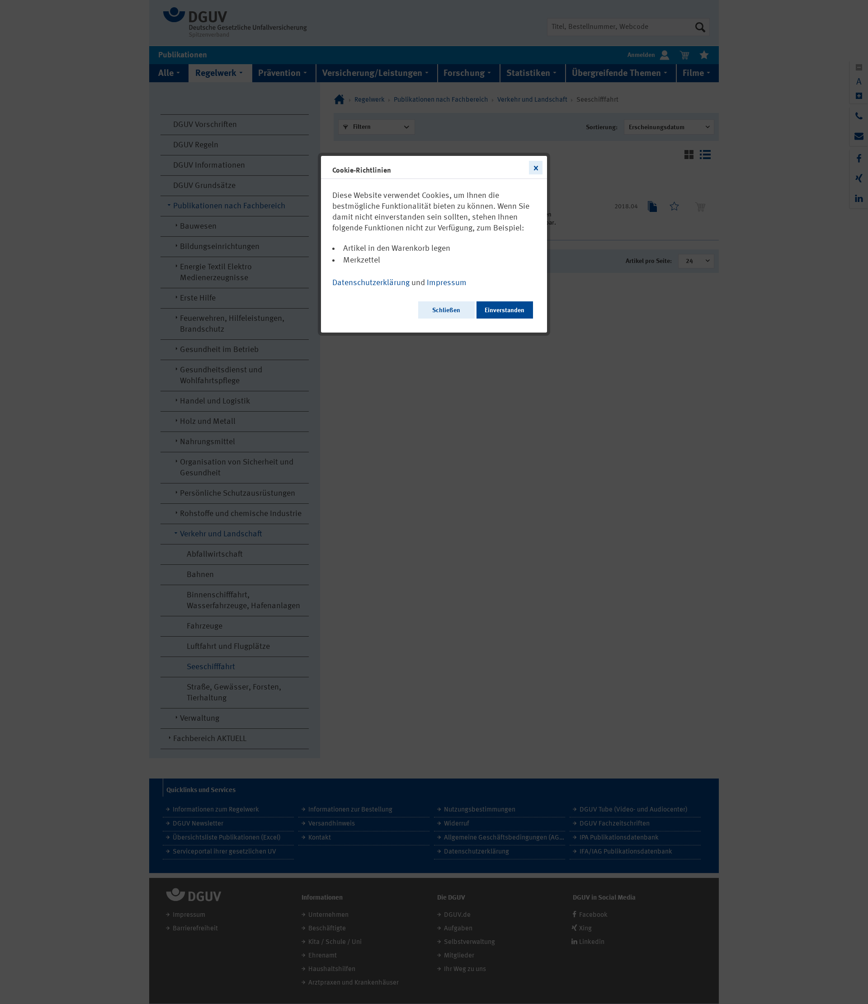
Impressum (447, 283)
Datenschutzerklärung (371, 283)
